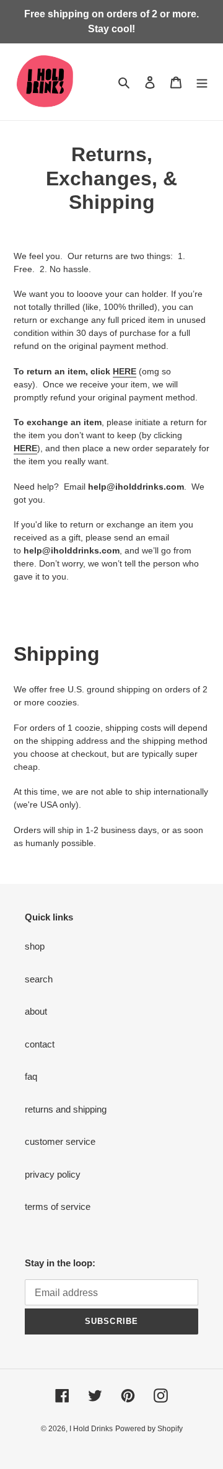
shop (35, 946)
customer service (60, 1141)
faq (31, 1076)
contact (40, 1044)
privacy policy (53, 1174)
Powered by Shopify (149, 1428)
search (39, 979)
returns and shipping (66, 1109)
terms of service (57, 1206)
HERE (124, 371)
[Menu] (202, 82)
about (36, 1011)
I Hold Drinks (91, 1428)
